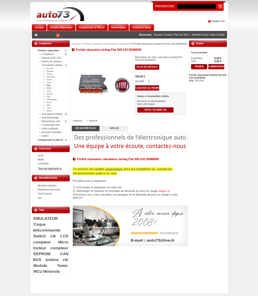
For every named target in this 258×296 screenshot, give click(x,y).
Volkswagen (52, 99)
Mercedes (51, 77)
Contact (168, 34)
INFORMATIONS (48, 178)
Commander (216, 66)
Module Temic (50, 265)
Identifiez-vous (200, 34)
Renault (50, 68)
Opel (49, 97)
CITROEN (43, 163)
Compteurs (48, 54)
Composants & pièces (50, 139)
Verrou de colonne (52, 61)
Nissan (50, 94)
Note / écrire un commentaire (155, 110)
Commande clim (51, 125)
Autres (49, 111)
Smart (49, 80)
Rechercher (164, 6)
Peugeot (50, 71)
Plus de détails (147, 67)
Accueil (158, 34)
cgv (40, 197)
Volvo (49, 82)
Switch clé (44, 236)
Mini (48, 105)
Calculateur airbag (52, 65)
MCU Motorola (46, 271)
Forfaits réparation (48, 50)
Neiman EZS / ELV (52, 57)
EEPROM (41, 254)
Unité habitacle (50, 128)
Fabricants (45, 148)
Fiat (48, 85)
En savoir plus (86, 128)
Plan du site (181, 34)
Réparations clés (51, 121)
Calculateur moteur (52, 114)
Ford (49, 108)
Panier (215, 21)
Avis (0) (114, 128)
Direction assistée (51, 132)
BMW (49, 88)
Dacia (49, 102)
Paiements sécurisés (49, 189)
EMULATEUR (45, 218)
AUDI (41, 155)
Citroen (50, 74)
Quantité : (140, 81)
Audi (48, 91)
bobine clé (57, 259)
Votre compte (217, 34)
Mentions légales (47, 185)
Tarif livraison (45, 193)
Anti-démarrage (50, 117)
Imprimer (78, 120)
